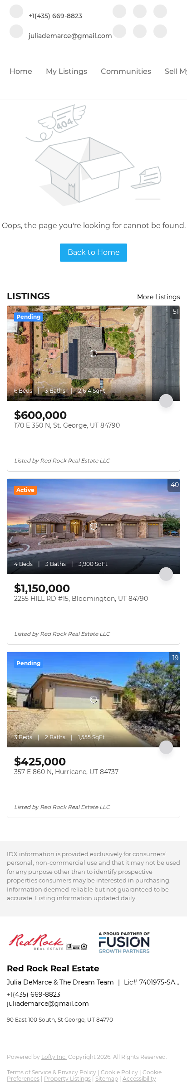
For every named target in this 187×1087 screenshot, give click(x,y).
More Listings (158, 297)
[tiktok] (140, 32)
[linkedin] (140, 12)
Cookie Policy (119, 1072)
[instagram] (160, 12)
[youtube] (119, 32)
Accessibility (139, 1078)
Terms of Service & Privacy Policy (51, 1072)
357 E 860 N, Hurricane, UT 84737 (66, 772)
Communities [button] (126, 71)
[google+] (160, 32)
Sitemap (106, 1078)
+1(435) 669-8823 (33, 994)
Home (21, 71)
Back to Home (94, 252)
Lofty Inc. (54, 1056)
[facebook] (119, 12)
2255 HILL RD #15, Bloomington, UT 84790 (81, 599)
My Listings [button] (66, 71)
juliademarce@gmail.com (48, 1003)
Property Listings (67, 1078)
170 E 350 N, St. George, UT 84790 (67, 425)
